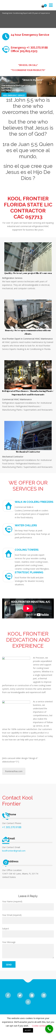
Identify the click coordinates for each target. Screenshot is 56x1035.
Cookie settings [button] (39, 1025)
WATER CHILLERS (26, 525)
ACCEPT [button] (28, 1030)
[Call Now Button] (49, 1029)
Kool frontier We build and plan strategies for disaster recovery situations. (29, 581)
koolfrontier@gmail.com (13, 850)
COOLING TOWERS (26, 549)
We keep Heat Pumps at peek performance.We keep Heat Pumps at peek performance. (32, 534)
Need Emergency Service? (14, 95)
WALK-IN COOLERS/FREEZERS (34, 501)
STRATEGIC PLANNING (29, 572)
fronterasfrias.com (13, 771)
